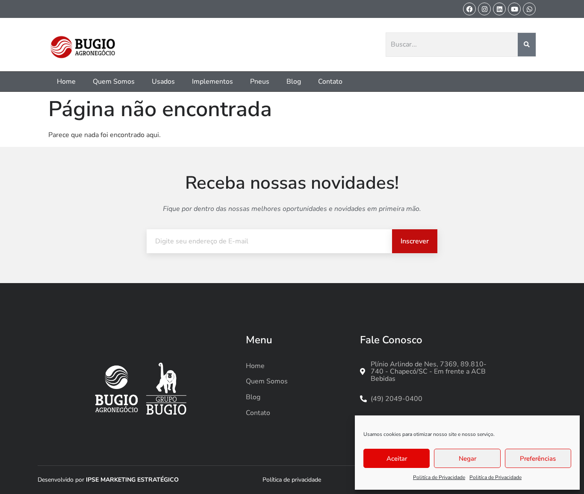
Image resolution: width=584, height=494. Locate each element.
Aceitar (396, 458)
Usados (163, 81)
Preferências (538, 458)
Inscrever (415, 241)
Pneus (259, 81)
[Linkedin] (499, 9)
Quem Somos (114, 81)
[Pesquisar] (527, 45)
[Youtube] (514, 9)
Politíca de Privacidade (439, 477)
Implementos (212, 81)
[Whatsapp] (529, 9)
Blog (293, 81)
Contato (330, 81)
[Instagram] (484, 9)
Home (66, 81)
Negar (467, 458)
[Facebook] (469, 9)
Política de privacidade (292, 480)
